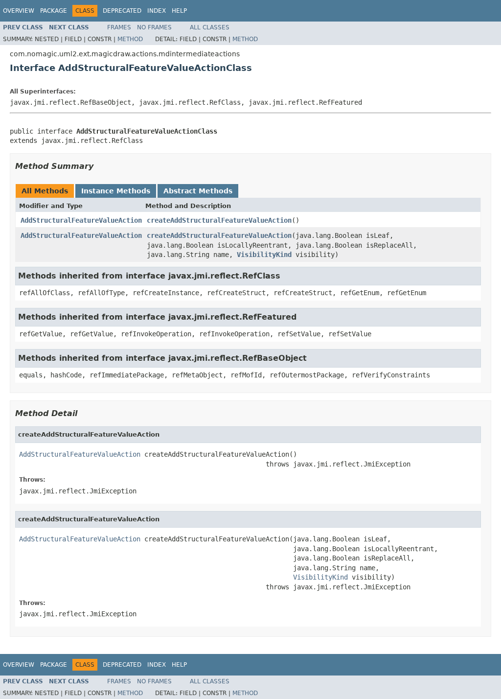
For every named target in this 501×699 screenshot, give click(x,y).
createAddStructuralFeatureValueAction (219, 220)
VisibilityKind (264, 254)
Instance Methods (115, 191)
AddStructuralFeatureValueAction (81, 220)
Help (179, 10)
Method (130, 39)
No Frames (154, 27)
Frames (119, 27)
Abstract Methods (197, 191)
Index (156, 10)
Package (53, 10)
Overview (18, 10)
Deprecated (122, 10)
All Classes (209, 27)
